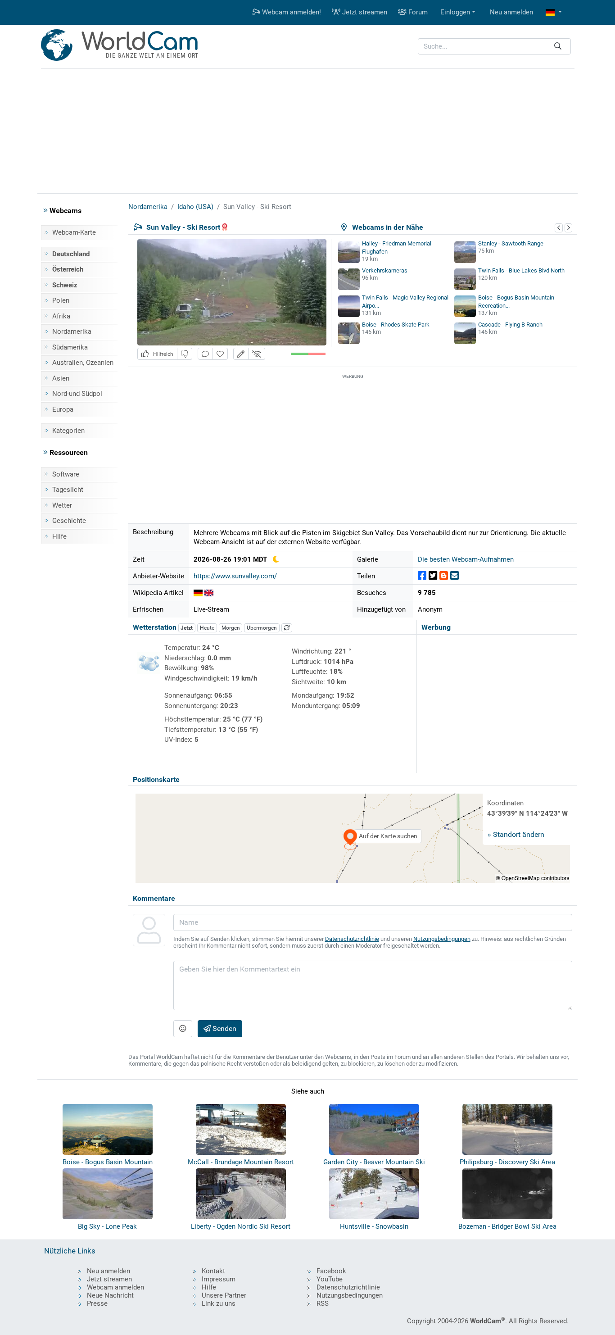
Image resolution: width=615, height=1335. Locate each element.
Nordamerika (71, 331)
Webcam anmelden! (290, 12)
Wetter (62, 505)
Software (65, 474)
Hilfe (59, 536)
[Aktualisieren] (286, 627)
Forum (417, 12)
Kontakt (213, 1271)
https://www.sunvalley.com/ (235, 576)
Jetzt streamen (363, 12)
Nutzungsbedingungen (441, 938)
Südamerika (70, 347)
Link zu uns (218, 1303)
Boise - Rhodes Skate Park (396, 324)
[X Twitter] (433, 575)
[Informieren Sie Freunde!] (454, 575)
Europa (62, 409)
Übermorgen (262, 628)
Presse (97, 1303)
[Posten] (422, 575)
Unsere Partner (224, 1295)
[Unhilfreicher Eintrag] (184, 354)
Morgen (231, 628)
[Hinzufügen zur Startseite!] (220, 354)
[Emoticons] (182, 1028)
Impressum (218, 1279)
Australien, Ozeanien (82, 363)
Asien (60, 378)
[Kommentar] (205, 354)
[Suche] (558, 46)
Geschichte (69, 521)
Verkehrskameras (384, 270)
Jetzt (187, 628)
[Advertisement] (307, 129)
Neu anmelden (511, 12)
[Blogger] (443, 575)
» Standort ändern (516, 834)
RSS (323, 1303)
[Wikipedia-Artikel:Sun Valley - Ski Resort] (198, 593)
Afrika (61, 316)
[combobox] (494, 46)
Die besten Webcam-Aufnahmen (466, 559)
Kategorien (68, 431)
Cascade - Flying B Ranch (510, 324)
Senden (223, 1028)
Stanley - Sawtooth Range (510, 243)
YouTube (330, 1279)
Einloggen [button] (455, 12)
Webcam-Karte (74, 232)
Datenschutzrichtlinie (352, 938)
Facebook (331, 1271)
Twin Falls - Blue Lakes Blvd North (521, 270)
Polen (60, 300)
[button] (553, 12)
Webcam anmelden (115, 1287)
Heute (207, 628)
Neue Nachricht (110, 1295)
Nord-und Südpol (77, 394)
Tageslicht (67, 490)
